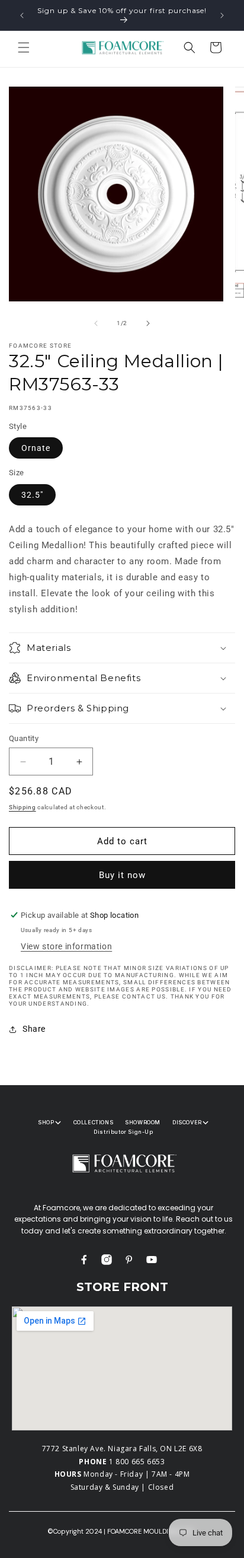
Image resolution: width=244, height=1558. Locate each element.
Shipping (22, 807)
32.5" (32, 495)
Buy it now (122, 875)
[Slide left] (96, 323)
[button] (24, 47)
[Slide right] (148, 323)
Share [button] (34, 1029)
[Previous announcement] (22, 15)
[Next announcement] (222, 15)
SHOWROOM (142, 1122)
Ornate (35, 448)
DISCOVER (187, 1122)
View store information (66, 946)
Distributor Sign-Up (123, 1131)
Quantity (23, 738)
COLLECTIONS (93, 1122)
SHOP (46, 1122)
